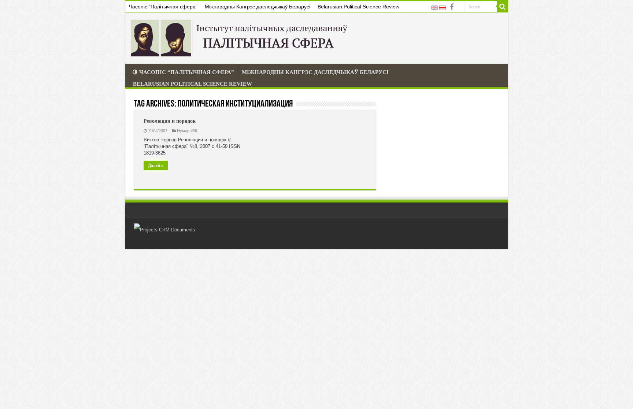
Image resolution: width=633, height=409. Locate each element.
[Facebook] (451, 7)
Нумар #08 (187, 131)
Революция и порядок (170, 121)
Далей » (155, 165)
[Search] (502, 6)
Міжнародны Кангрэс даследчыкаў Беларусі (257, 7)
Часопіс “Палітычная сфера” (163, 7)
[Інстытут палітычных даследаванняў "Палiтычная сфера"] (241, 36)
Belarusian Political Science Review (358, 7)
